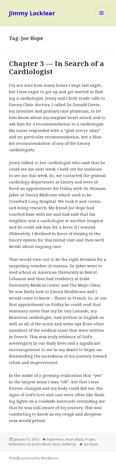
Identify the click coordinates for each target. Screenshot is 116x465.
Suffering (69, 444)
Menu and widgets (101, 18)
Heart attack (74, 439)
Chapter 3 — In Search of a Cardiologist (56, 67)
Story (56, 444)
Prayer (90, 439)
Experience (55, 439)
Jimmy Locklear (32, 13)
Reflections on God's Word (29, 444)
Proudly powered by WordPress (33, 458)
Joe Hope (91, 444)
